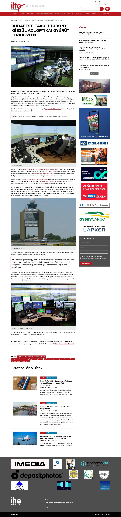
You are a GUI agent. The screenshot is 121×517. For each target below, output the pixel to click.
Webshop (105, 14)
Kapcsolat (95, 4)
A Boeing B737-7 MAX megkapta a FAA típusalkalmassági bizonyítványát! (55, 437)
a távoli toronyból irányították (48, 181)
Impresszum (49, 505)
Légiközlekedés (51, 377)
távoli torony (26, 361)
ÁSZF (47, 499)
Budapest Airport (69, 359)
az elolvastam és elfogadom (94, 257)
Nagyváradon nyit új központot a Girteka (92, 41)
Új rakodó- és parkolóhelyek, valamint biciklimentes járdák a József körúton (92, 33)
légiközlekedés (28, 357)
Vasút (14, 14)
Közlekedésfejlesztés (44, 14)
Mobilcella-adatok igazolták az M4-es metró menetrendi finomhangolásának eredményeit (94, 58)
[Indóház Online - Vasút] (26, 6)
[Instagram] (99, 1)
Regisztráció (106, 4)
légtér (46, 359)
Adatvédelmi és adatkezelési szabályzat (59, 502)
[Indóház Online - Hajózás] (40, 6)
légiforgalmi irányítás (56, 359)
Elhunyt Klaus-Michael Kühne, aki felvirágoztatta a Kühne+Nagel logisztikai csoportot (93, 49)
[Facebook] (95, 1)
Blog (87, 14)
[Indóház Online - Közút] (30, 6)
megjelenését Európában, (53, 109)
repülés (20, 357)
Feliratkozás (86, 263)
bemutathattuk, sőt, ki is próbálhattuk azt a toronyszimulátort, (39, 169)
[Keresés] (102, 9)
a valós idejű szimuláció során (44, 174)
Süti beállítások (100, 514)
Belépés (101, 4)
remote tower (16, 361)
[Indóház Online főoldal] (43, 6)
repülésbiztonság (40, 357)
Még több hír (94, 74)
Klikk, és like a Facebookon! (64, 344)
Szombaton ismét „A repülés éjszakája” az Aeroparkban (56, 407)
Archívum (95, 14)
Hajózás (79, 14)
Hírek (20, 20)
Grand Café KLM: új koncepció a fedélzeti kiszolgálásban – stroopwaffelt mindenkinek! (56, 383)
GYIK (46, 508)
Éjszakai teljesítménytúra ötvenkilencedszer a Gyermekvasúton (94, 66)
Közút (22, 14)
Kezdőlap (14, 20)
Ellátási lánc (60, 14)
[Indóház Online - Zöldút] (36, 6)
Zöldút (70, 14)
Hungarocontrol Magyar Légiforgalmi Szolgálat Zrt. (27, 359)
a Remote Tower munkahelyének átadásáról (34, 179)
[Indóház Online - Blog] (33, 6)
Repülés (30, 14)
